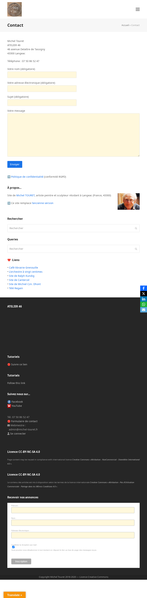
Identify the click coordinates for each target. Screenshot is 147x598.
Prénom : (15, 506)
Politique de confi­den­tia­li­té (27, 176)
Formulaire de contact (24, 421)
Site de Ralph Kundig (21, 275)
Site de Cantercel (19, 280)
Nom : (13, 518)
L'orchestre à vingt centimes (25, 271)
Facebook (17, 401)
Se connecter (18, 433)
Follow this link (16, 383)
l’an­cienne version (42, 203)
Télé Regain (16, 288)
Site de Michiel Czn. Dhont (25, 284)
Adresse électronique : (20, 530)
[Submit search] (136, 228)
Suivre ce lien (19, 364)
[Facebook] (143, 288)
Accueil (125, 25)
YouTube (16, 405)
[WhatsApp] (143, 304)
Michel (25, 195)
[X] (143, 293)
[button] (138, 9)
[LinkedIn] (143, 299)
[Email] (143, 309)
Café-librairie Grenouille (23, 267)
